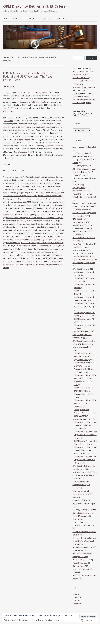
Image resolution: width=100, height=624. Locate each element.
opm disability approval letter (40, 230)
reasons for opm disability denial (16, 239)
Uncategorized (78, 566)
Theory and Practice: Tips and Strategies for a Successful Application (84, 541)
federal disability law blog (47, 199)
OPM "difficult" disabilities (18, 230)
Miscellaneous (78, 247)
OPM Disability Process (82, 419)
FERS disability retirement (37, 202)
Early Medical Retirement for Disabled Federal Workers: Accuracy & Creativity (84, 71)
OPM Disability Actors (81, 269)
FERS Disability (78, 219)
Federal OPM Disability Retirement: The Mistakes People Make (83, 80)
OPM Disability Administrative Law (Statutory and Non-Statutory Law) (84, 334)
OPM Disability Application (83, 347)
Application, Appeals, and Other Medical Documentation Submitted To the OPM (84, 169)
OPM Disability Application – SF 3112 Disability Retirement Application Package (85, 356)
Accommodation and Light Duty (85, 147)
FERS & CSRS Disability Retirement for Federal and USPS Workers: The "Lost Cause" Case (28, 76)
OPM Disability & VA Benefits (84, 263)
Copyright (46, 18)
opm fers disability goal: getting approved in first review (41, 236)
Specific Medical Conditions (83, 525)
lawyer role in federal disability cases (40, 221)
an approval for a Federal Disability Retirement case (31, 92)
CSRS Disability (78, 184)
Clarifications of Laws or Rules (84, 178)
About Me (17, 18)
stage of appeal (23, 139)
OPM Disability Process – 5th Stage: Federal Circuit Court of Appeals (85, 459)
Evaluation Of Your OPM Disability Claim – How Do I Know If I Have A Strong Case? (84, 194)
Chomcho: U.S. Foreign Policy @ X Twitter (82, 114)
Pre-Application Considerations (35, 177)
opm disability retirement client (43, 233)
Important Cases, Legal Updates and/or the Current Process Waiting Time (84, 225)
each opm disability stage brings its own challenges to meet (26, 192)
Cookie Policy (54, 620)
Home (5, 18)
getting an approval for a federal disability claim (31, 205)
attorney (29, 98)
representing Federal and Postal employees (38, 102)
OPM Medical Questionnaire (84, 472)
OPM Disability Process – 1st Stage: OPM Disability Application (85, 425)
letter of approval (20, 152)
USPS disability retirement (20, 255)
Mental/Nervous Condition (83, 244)
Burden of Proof (79, 175)
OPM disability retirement (21, 233)
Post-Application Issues (82, 475)
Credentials (61, 18)
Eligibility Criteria (79, 187)
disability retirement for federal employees (45, 189)
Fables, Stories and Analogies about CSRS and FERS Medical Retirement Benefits (84, 206)
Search (91, 58)
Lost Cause (8, 120)
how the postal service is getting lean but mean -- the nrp (32, 214)
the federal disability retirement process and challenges (36, 246)
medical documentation (33, 133)
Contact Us (31, 18)
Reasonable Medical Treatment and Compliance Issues (83, 494)
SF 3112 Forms (78, 522)
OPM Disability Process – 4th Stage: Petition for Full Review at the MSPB (85, 450)
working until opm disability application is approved (31, 261)
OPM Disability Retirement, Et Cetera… (36, 6)
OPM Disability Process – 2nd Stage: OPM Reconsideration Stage (85, 434)
